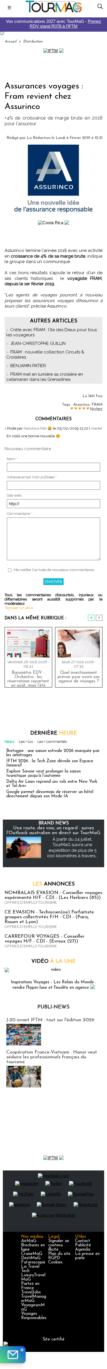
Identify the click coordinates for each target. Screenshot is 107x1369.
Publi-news (53, 1007)
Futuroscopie (33, 1262)
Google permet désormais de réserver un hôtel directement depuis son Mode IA (49, 794)
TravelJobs (31, 1292)
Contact (82, 1241)
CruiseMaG (31, 1254)
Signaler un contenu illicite (58, 1245)
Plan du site (59, 1254)
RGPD (54, 1258)
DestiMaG (31, 1258)
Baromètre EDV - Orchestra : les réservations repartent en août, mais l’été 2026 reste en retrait (28, 678)
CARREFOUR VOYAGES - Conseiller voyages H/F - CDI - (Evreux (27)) (44, 939)
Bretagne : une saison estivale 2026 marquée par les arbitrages (53, 753)
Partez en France (30, 1286)
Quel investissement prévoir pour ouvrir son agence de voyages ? (79, 677)
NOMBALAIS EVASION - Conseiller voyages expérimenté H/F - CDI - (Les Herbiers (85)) (53, 895)
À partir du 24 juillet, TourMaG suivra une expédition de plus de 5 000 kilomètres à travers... (72, 848)
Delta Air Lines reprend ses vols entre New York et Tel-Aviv (51, 784)
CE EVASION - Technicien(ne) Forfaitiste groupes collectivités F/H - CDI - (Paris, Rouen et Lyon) (49, 917)
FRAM (97, 405)
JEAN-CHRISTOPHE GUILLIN (38, 343)
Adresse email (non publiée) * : (32, 477)
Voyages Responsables (34, 1316)
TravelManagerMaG (33, 1299)
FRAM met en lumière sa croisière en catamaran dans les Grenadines (44, 377)
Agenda (82, 1249)
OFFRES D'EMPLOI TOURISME (31, 902)
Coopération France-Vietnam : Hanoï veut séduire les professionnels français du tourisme (51, 1057)
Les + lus (26, 741)
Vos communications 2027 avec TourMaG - (53, 24)
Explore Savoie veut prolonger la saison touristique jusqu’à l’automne (43, 773)
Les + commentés (52, 741)
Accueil (10, 41)
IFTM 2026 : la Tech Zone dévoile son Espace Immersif (49, 763)
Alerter (96, 428)
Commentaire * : (20, 513)
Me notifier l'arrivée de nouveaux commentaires (54, 570)
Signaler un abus (19, 608)
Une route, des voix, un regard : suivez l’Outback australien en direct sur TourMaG (53, 830)
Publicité (83, 1245)
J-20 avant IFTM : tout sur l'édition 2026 (50, 1020)
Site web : (15, 495)
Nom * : (13, 459)
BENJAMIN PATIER (28, 365)
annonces (54, 884)
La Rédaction (39, 138)
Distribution (33, 41)
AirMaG (28, 1241)
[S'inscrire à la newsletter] (13, 1354)
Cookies (55, 1262)
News (9, 741)
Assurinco (81, 405)
